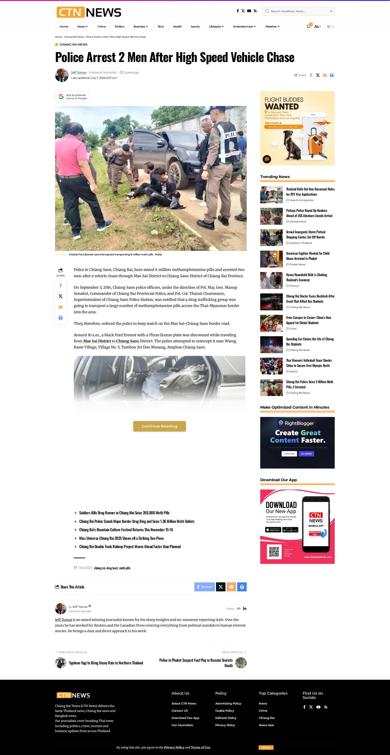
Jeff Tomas (78, 72)
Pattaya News (297, 221)
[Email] (325, 75)
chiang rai (99, 567)
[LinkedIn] (245, 609)
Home (58, 36)
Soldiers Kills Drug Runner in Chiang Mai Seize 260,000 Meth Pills (124, 512)
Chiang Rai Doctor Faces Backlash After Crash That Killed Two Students (310, 298)
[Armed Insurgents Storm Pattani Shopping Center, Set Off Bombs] (271, 237)
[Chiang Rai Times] (88, 11)
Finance (294, 285)
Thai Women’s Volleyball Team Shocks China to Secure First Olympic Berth (309, 363)
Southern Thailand (300, 243)
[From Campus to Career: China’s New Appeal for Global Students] (271, 323)
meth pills (124, 567)
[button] (266, 747)
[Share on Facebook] (311, 75)
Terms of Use (200, 747)
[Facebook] (238, 11)
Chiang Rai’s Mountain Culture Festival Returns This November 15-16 (126, 529)
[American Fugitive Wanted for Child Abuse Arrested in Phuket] (271, 259)
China (293, 328)
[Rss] (255, 11)
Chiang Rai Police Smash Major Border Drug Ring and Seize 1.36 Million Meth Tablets (136, 521)
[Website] (239, 609)
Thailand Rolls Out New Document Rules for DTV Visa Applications (310, 191)
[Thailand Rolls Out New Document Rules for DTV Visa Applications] (271, 194)
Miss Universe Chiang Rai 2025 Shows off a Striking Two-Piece (121, 538)
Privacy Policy (174, 747)
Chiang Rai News (74, 36)
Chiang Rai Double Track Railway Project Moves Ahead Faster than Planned (130, 546)
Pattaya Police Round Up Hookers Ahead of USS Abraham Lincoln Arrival (309, 213)
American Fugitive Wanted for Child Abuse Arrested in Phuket (308, 256)
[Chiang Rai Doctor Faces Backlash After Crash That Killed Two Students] (271, 301)
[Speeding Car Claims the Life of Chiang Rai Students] (271, 344)
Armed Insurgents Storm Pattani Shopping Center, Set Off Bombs (305, 234)
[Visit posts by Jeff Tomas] (62, 75)
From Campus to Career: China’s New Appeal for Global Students (308, 320)
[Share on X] (318, 75)
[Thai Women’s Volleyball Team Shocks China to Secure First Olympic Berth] (271, 366)
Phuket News (297, 264)
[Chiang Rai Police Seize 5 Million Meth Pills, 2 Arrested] (271, 387)
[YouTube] (249, 11)
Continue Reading (159, 426)
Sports (293, 371)
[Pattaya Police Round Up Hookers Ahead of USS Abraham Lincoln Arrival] (271, 216)
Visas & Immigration (301, 200)
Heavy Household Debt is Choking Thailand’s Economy (306, 277)
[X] (243, 11)
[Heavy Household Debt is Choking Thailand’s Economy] (271, 280)
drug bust (112, 567)
